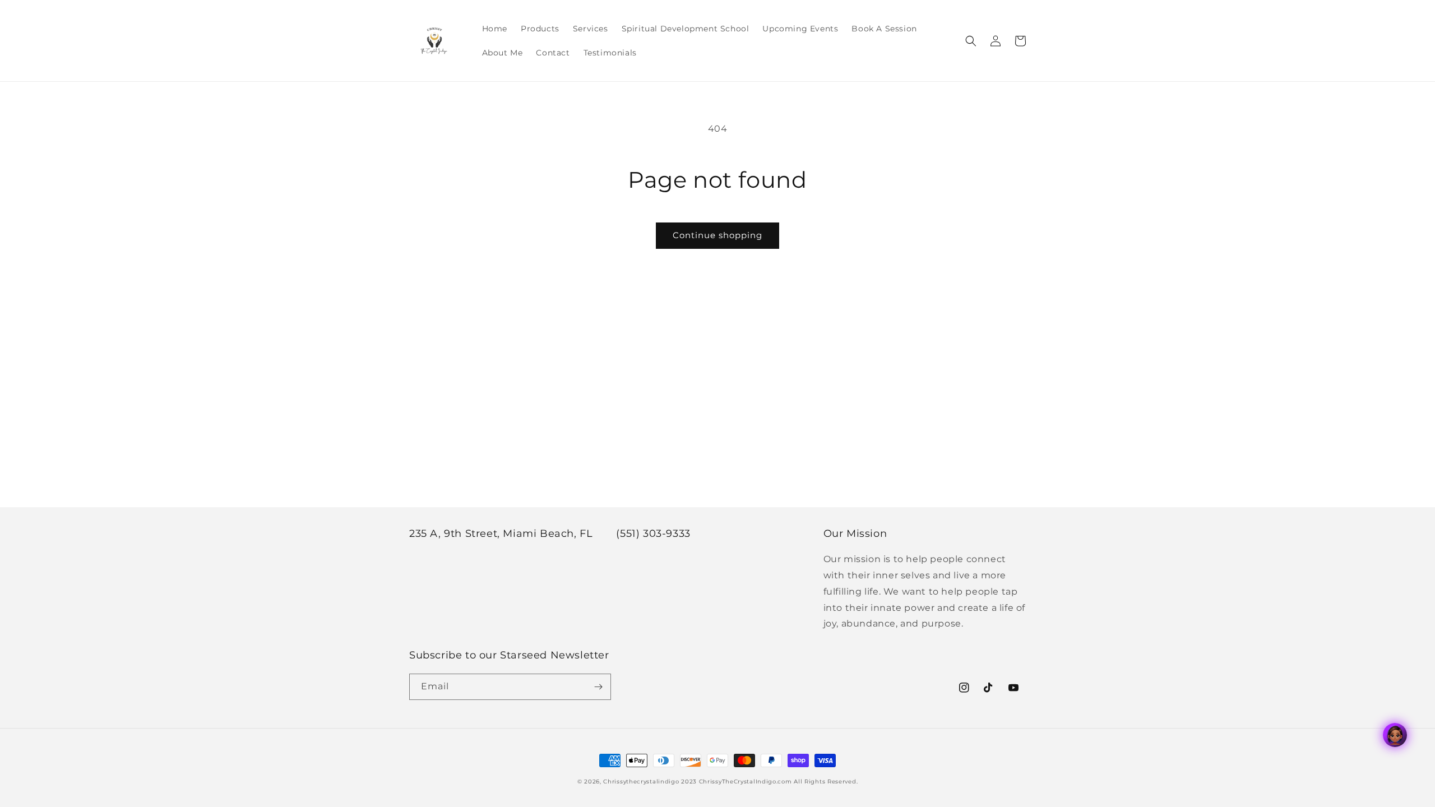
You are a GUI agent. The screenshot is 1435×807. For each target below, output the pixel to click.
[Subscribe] (598, 687)
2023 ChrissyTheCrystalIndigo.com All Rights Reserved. (769, 781)
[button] (971, 41)
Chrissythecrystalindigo (641, 781)
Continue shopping (717, 235)
